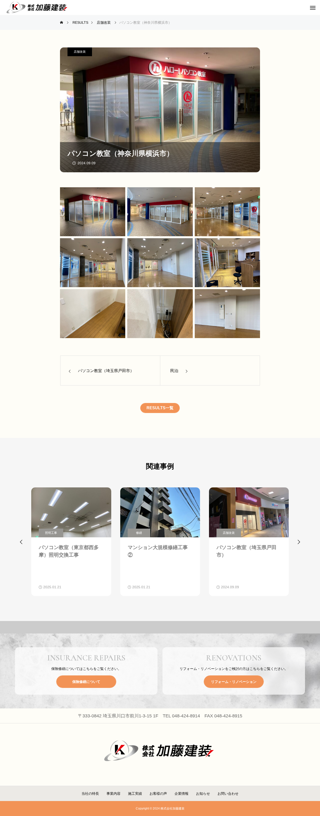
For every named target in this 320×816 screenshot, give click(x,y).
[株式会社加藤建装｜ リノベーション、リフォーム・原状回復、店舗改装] (37, 7)
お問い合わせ (228, 794)
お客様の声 (158, 794)
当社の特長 (90, 794)
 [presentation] (298, 541)
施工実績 (135, 794)
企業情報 (181, 794)
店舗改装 (80, 51)
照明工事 (51, 533)
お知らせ (203, 794)
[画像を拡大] (118, 193)
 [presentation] (21, 541)
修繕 (139, 533)
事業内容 (113, 794)
